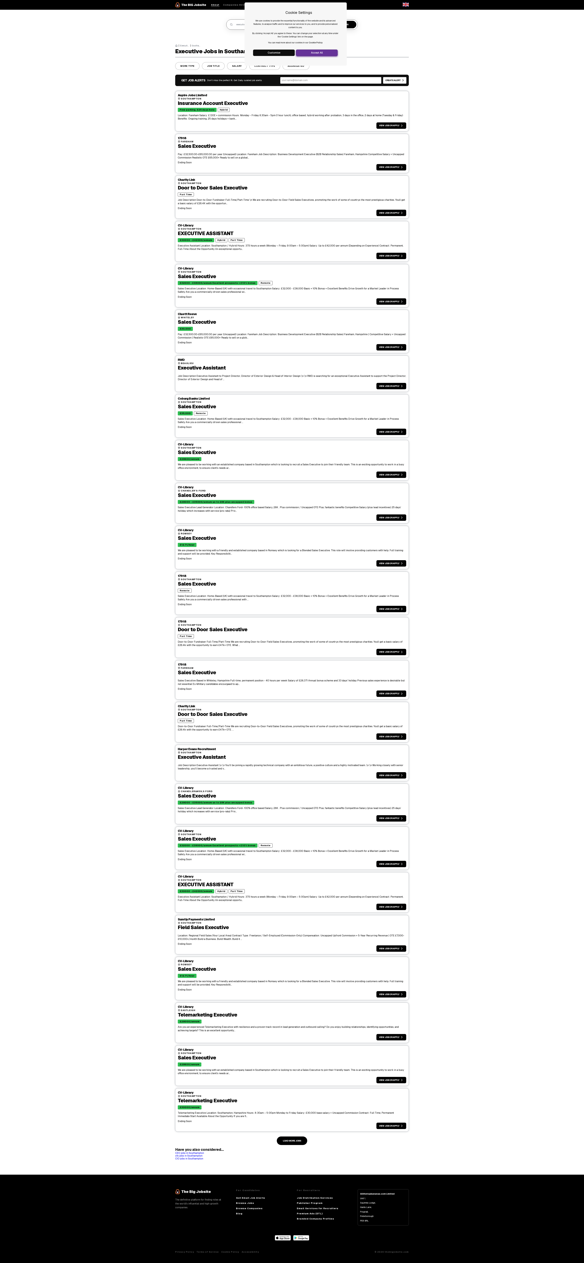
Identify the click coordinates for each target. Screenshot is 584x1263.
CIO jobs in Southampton (189, 1158)
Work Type (187, 66)
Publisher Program (310, 1203)
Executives (184, 45)
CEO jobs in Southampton (189, 1153)
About (215, 5)
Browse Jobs (245, 1203)
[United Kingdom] (406, 5)
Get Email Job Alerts (250, 1197)
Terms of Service (207, 1252)
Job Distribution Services (315, 1197)
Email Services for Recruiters (317, 1208)
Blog (239, 1213)
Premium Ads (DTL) (310, 1213)
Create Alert (393, 80)
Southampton (196, 45)
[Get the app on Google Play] (301, 1239)
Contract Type (264, 66)
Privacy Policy (184, 1252)
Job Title (213, 66)
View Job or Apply (389, 125)
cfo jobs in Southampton (188, 1155)
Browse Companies (249, 1208)
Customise (274, 52)
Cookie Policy (316, 42)
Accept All (317, 52)
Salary (237, 66)
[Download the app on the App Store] (283, 1239)
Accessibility (250, 1252)
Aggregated (296, 66)
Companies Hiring (235, 5)
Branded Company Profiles (315, 1218)
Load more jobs (292, 1140)
